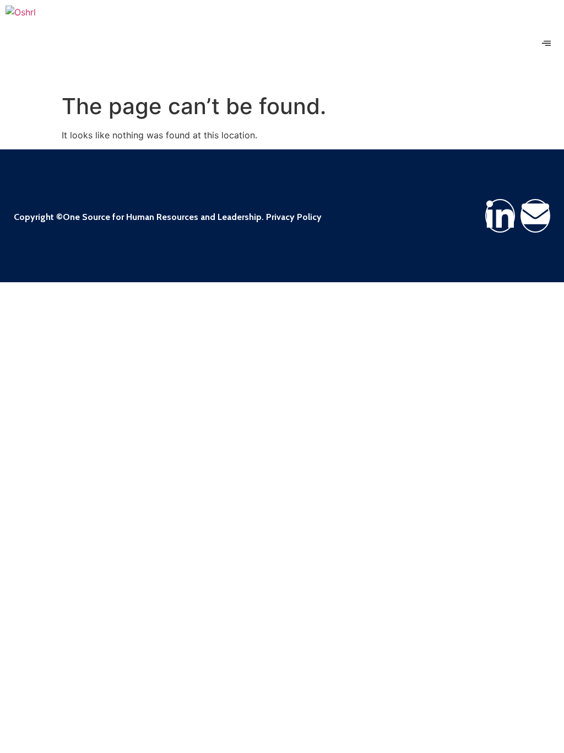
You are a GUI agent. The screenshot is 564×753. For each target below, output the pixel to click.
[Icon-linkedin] (500, 216)
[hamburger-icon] (546, 44)
